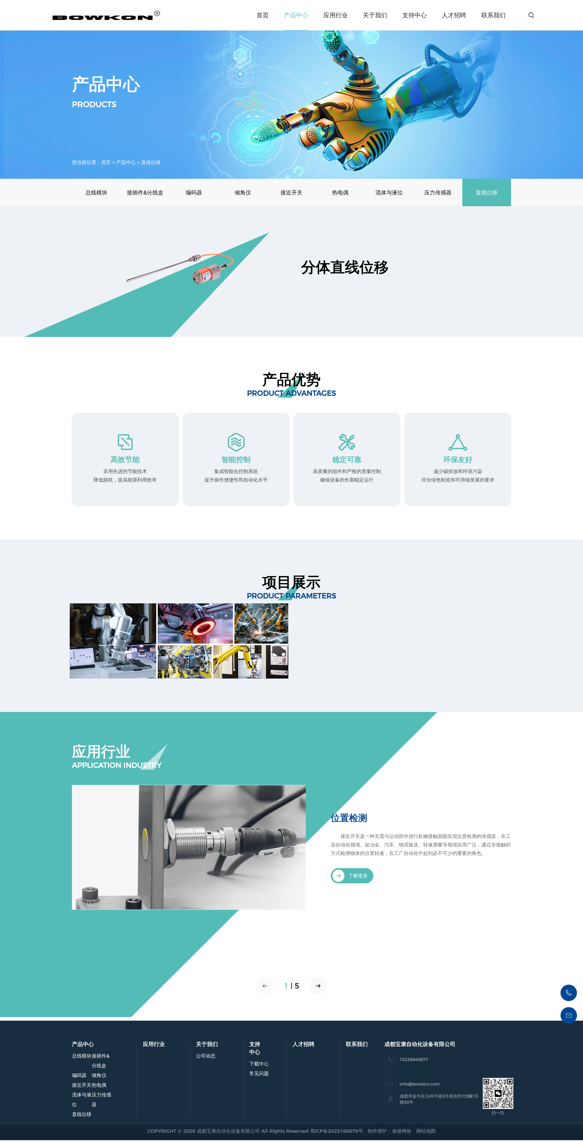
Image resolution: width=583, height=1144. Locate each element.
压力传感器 (438, 192)
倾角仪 (243, 192)
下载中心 (259, 1064)
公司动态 (205, 1056)
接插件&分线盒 (145, 192)
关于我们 (375, 15)
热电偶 (340, 192)
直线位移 (151, 162)
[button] (318, 985)
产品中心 (296, 15)
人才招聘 (454, 15)
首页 (263, 15)
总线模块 (96, 192)
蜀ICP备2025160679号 (338, 1131)
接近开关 (291, 192)
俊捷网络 (401, 1131)
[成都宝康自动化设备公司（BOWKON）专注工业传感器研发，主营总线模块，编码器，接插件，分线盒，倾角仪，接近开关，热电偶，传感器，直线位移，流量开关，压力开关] (189, 847)
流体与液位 (389, 192)
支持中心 (414, 15)
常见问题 (259, 1073)
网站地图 (426, 1131)
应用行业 (335, 15)
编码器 (194, 192)
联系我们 (493, 15)
